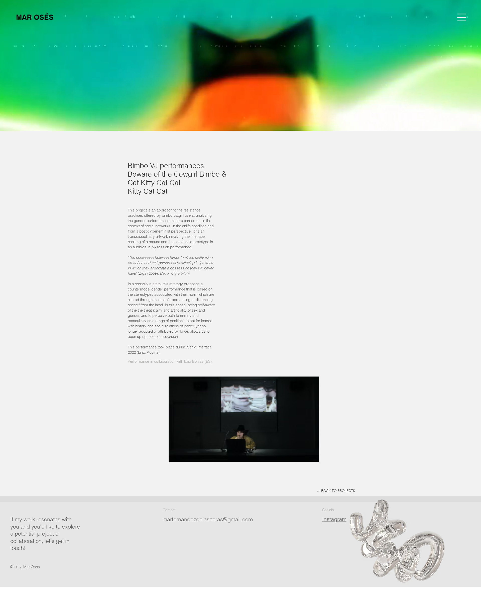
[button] (461, 17)
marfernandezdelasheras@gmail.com (208, 519)
